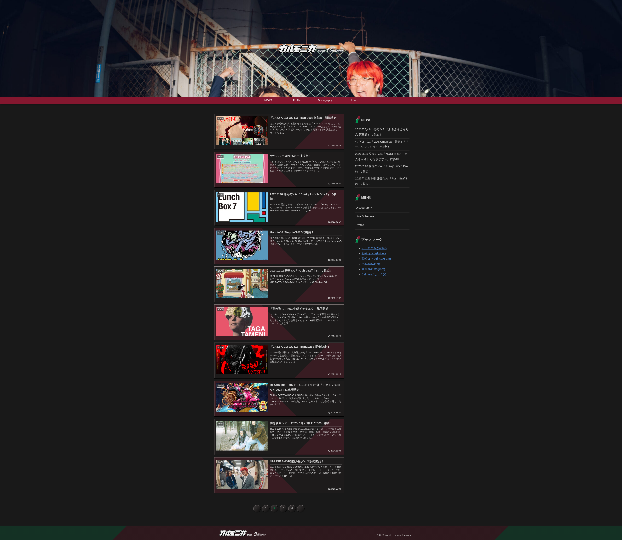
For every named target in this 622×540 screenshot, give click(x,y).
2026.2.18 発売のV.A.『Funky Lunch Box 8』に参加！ (381, 169)
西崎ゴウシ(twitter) (374, 253)
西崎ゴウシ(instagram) (376, 258)
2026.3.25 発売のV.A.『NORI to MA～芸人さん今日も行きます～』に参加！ (381, 156)
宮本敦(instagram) (373, 269)
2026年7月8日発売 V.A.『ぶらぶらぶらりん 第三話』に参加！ (382, 132)
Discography (364, 207)
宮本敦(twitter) (371, 264)
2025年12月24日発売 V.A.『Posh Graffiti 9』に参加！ (381, 181)
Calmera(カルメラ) (374, 274)
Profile (360, 225)
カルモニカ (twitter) (374, 248)
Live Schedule (365, 216)
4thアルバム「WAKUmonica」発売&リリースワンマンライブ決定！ (381, 144)
